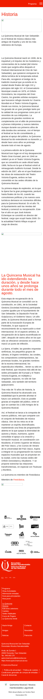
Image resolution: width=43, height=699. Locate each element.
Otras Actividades (9, 591)
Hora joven (6, 599)
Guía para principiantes (11, 596)
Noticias (5, 635)
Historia (5, 606)
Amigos (5, 630)
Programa (32, 4)
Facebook (7, 581)
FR (10, 577)
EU (6, 577)
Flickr (12, 581)
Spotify (15, 581)
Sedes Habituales (9, 614)
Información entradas (10, 593)
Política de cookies (30, 670)
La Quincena (7, 604)
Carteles (5, 611)
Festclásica (18, 479)
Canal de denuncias (9, 675)
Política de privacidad (12, 670)
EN (14, 577)
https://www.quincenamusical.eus (14, 661)
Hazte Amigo (7, 625)
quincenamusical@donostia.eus (13, 658)
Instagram (10, 581)
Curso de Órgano (9, 616)
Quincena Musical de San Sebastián (13, 3)
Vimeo (2, 581)
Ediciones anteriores (10, 609)
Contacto (27, 625)
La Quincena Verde (9, 619)
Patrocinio (28, 635)
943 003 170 (10, 656)
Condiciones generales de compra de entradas (19, 672)
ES (2, 577)
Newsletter (28, 630)
